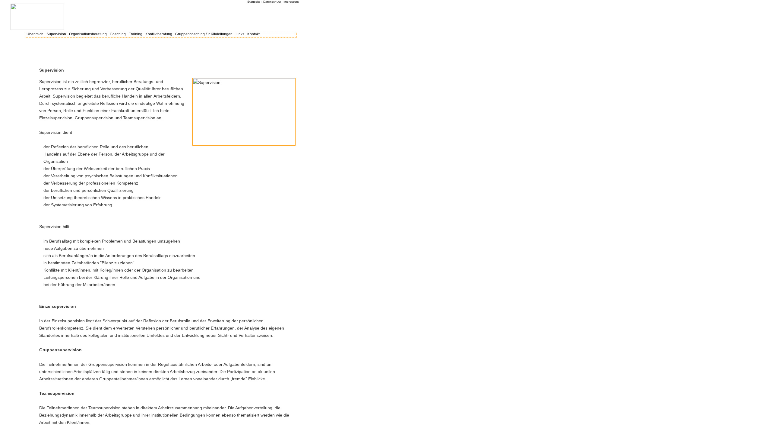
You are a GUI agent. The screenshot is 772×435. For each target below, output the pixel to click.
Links (240, 34)
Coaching (118, 34)
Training (135, 34)
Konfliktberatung (158, 34)
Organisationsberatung (88, 34)
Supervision (56, 34)
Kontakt (253, 34)
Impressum (291, 1)
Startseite (254, 1)
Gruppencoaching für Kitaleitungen (204, 34)
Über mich (35, 34)
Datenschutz (272, 1)
